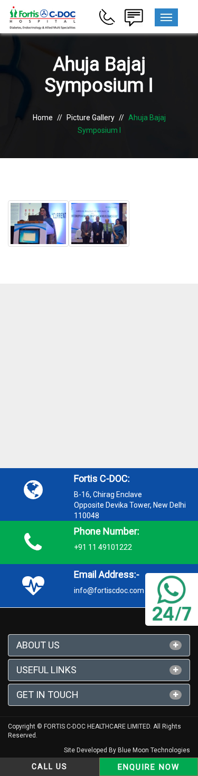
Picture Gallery (91, 117)
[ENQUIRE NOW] (133, 16)
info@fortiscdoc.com (109, 590)
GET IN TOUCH (47, 694)
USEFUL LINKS (46, 669)
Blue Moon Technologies (154, 750)
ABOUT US (38, 645)
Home (43, 117)
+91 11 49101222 (103, 547)
